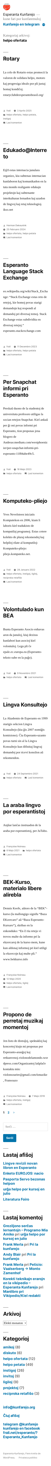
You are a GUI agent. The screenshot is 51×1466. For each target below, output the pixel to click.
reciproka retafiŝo (12, 577)
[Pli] (43, 25)
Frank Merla (13, 1244)
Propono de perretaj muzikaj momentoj (23, 1020)
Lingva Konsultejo (25, 704)
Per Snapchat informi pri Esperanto (19, 388)
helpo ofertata (14, 114)
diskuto (9, 1353)
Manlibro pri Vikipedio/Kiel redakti (22, 1293)
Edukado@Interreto (25, 153)
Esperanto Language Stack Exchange (23, 271)
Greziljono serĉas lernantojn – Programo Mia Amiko (25, 1230)
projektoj (10, 1388)
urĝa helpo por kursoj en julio (23, 1191)
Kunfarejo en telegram (21, 24)
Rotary (11, 58)
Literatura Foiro (16, 1199)
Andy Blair (12, 1254)
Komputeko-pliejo (25, 501)
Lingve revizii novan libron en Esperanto (20, 1165)
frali (9, 110)
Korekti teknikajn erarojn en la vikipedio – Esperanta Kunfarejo (24, 1283)
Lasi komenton (14, 122)
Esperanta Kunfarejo (19, 14)
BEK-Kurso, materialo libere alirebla (22, 888)
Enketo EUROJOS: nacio (23, 1173)
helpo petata (29, 114)
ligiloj (34, 573)
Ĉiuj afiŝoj (11, 1415)
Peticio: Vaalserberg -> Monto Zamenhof (23, 1268)
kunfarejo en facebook (21, 1428)
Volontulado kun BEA (23, 612)
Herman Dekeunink (16, 225)
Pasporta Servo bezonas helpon (24, 1181)
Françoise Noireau (16, 846)
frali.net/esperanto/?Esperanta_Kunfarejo (20, 1434)
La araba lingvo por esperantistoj (24, 808)
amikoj (8, 1347)
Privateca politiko (28, 1457)
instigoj (7, 118)
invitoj (8, 1376)
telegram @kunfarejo (20, 1424)
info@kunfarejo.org (19, 1407)
